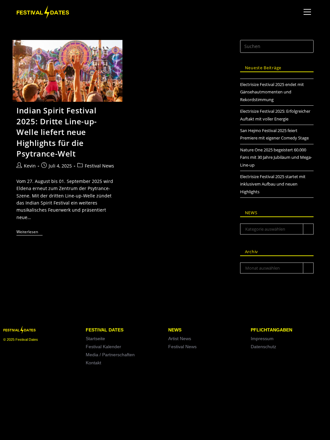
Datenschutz (263, 346)
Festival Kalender (103, 346)
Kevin (30, 166)
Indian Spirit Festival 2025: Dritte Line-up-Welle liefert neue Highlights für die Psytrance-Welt (56, 132)
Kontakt (93, 362)
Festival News (99, 166)
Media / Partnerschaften (110, 354)
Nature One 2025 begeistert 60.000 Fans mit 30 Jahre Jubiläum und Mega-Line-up (276, 157)
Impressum (262, 338)
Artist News (179, 338)
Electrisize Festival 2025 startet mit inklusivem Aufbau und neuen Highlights (273, 184)
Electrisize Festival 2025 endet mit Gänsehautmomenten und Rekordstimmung (272, 91)
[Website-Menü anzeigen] (307, 12)
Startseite (95, 338)
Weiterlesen (29, 232)
